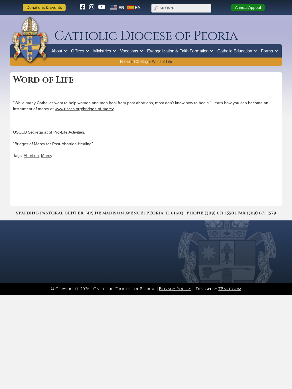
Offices (77, 50)
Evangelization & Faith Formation (177, 50)
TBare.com (229, 289)
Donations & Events (44, 7)
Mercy (46, 155)
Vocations (129, 50)
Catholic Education (234, 50)
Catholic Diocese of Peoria (146, 36)
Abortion (31, 155)
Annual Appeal (248, 7)
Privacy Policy (175, 289)
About (56, 50)
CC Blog (141, 62)
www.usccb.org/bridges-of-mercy (84, 109)
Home (125, 62)
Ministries (102, 50)
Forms (267, 50)
